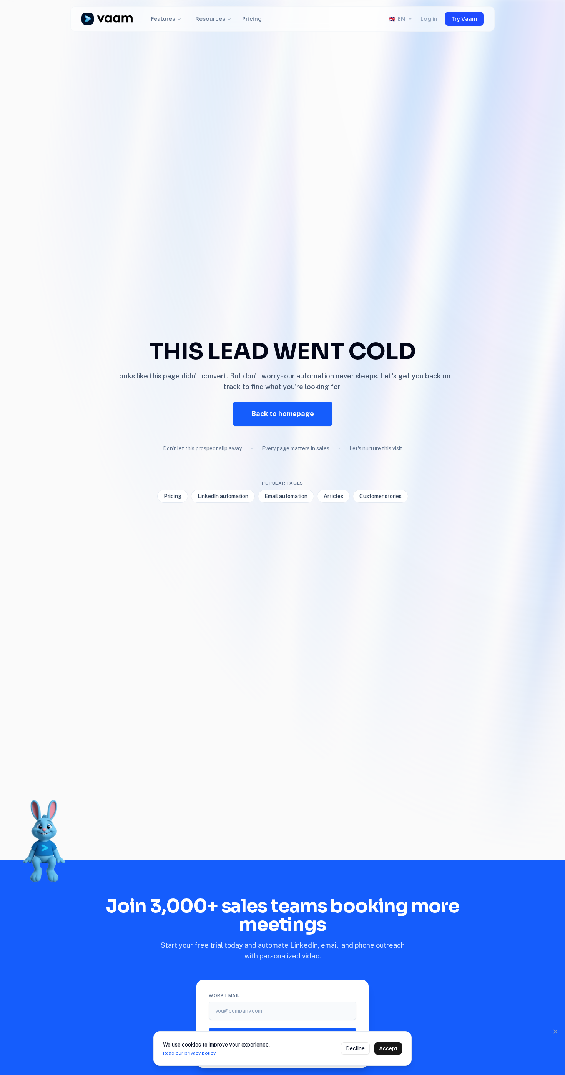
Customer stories (380, 496)
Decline (355, 1048)
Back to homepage (282, 414)
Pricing (252, 18)
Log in (428, 18)
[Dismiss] (555, 1031)
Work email (224, 995)
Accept (388, 1048)
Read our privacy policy (189, 1053)
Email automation (285, 496)
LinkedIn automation (223, 496)
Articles (333, 496)
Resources (210, 18)
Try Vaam (464, 18)
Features (163, 18)
